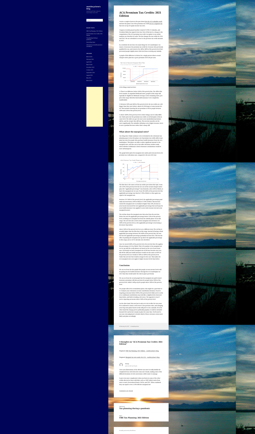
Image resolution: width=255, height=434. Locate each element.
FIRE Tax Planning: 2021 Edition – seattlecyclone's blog (142, 351)
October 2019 (89, 70)
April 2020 (89, 62)
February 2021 (90, 59)
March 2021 (89, 56)
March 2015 (89, 80)
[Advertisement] (94, 107)
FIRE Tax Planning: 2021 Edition (94, 31)
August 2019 (89, 75)
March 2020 (89, 64)
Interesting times (90, 42)
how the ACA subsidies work (153, 21)
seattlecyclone (135, 326)
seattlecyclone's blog (93, 7)
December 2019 (90, 67)
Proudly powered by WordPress (127, 430)
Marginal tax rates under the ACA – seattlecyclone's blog (143, 357)
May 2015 (88, 78)
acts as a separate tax (155, 23)
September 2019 (90, 72)
